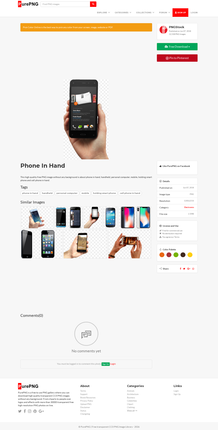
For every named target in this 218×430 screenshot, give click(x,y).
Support (83, 394)
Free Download (178, 46)
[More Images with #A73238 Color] (168, 254)
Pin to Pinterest (179, 58)
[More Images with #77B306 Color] (175, 254)
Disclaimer (85, 407)
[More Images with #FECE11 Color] (190, 254)
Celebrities (132, 401)
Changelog (85, 414)
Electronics (189, 207)
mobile (85, 193)
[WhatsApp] (193, 268)
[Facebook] (180, 268)
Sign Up (181, 12)
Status (83, 411)
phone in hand (30, 193)
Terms (83, 391)
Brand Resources (88, 397)
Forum (163, 12)
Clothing (131, 407)
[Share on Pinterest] (35, 411)
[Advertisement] (86, 57)
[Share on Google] (41, 411)
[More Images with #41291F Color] (182, 254)
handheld (47, 193)
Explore (102, 12)
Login (194, 12)
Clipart (130, 404)
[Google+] (188, 268)
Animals (130, 391)
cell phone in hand (130, 193)
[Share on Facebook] (25, 411)
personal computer (67, 193)
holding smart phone (104, 193)
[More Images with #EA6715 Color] (161, 254)
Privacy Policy (86, 401)
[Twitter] (184, 268)
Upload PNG (86, 404)
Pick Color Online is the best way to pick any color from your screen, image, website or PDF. (68, 27)
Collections (144, 12)
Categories (122, 12)
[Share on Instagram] (29, 411)
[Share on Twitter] (20, 411)
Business (131, 397)
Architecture (133, 394)
